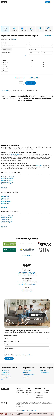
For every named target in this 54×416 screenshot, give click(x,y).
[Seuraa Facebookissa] (23, 290)
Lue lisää (51, 414)
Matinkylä (22, 281)
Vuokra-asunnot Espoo (6, 217)
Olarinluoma (20, 283)
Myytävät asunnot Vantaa (7, 180)
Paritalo (5, 66)
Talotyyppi (3, 60)
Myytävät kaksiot (5, 198)
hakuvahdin (38, 165)
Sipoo (29, 275)
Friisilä (25, 284)
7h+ (44, 66)
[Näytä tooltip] (9, 52)
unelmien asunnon (14, 154)
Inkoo (36, 275)
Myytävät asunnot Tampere (7, 182)
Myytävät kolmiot (5, 199)
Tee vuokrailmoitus (5, 372)
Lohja (23, 275)
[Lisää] (25, 55)
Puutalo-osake (6, 71)
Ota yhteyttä (25, 377)
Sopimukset (25, 372)
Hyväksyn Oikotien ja (19, 355)
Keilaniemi (26, 281)
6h (43, 64)
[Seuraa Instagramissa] (31, 290)
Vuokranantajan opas (5, 376)
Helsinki (29, 272)
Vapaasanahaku (5, 52)
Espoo (14, 39)
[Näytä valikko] (52, 2)
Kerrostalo (5, 62)
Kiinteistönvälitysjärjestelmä (28, 374)
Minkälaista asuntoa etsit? (10, 335)
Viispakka (26, 283)
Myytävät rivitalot (5, 203)
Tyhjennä (21, 83)
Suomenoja (35, 281)
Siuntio (32, 275)
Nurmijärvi (19, 275)
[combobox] (14, 46)
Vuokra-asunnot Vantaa (6, 219)
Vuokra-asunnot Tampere (7, 221)
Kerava (25, 273)
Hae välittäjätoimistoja (44, 372)
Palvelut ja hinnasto (27, 370)
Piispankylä (21, 284)
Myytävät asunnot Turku (7, 184)
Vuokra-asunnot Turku (6, 223)
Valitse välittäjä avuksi (5, 377)
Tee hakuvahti (43, 370)
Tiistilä (34, 284)
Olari (18, 281)
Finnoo (30, 281)
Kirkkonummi (21, 273)
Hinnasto (3, 379)
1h (31, 62)
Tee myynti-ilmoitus (5, 370)
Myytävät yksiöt (5, 196)
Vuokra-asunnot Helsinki (7, 215)
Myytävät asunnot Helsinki (7, 176)
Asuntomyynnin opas (5, 374)
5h (43, 62)
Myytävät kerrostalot (6, 201)
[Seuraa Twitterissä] (27, 290)
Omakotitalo (6, 68)
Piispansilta (30, 284)
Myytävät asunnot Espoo (7, 178)
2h (31, 64)
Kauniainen (25, 272)
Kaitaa (35, 283)
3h (31, 66)
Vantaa (33, 272)
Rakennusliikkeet (26, 376)
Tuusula (34, 273)
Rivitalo (5, 64)
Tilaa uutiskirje (9, 358)
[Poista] (11, 49)
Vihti (26, 275)
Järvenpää (30, 273)
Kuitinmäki (31, 283)
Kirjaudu (48, 2)
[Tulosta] (52, 90)
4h (31, 68)
